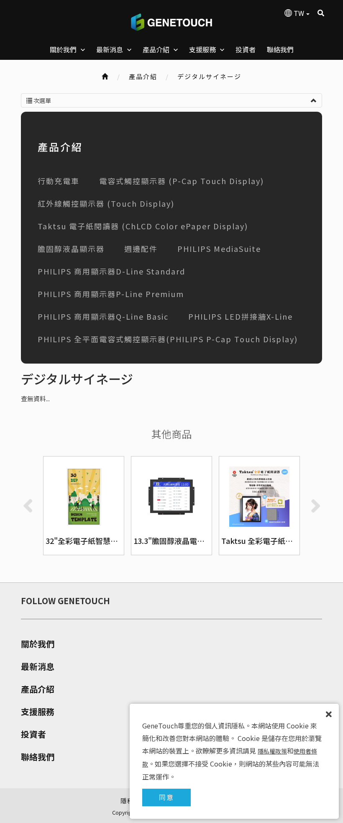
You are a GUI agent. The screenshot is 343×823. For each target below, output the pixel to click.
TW (299, 13)
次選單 (41, 100)
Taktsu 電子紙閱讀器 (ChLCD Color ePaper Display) (143, 225)
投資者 (33, 734)
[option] (84, 505)
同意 (166, 797)
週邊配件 (141, 248)
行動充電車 (58, 180)
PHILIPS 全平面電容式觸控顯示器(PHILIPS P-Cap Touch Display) (168, 338)
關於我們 (37, 644)
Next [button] (315, 506)
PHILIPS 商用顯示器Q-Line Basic (103, 316)
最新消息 (37, 666)
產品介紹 (37, 689)
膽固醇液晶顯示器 (71, 248)
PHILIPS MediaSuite (219, 248)
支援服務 (37, 711)
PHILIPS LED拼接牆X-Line (240, 316)
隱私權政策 (272, 751)
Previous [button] (27, 506)
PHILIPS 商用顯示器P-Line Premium (111, 293)
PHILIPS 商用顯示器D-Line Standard (111, 271)
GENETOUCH (171, 22)
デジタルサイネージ (209, 76)
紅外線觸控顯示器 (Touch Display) (106, 203)
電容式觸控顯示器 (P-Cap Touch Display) (181, 180)
